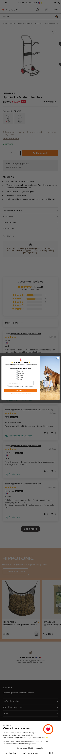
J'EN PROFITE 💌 (20, 390)
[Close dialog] (57, 358)
